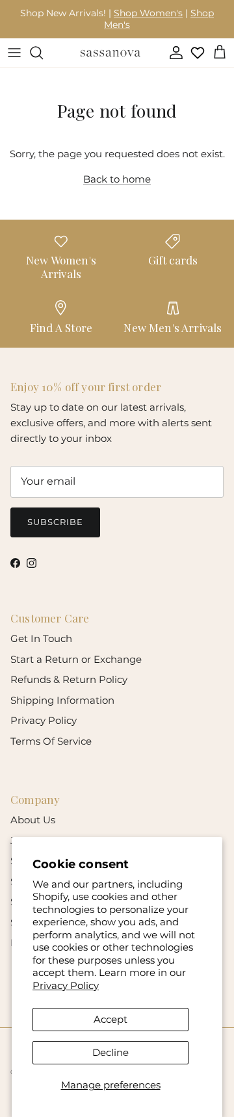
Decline (110, 1052)
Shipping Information (62, 700)
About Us (32, 820)
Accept (110, 1019)
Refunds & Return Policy (68, 679)
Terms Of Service (51, 741)
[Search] (43, 52)
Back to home (117, 179)
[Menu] (14, 52)
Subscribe (55, 522)
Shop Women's (148, 13)
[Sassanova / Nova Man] (110, 52)
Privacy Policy (65, 985)
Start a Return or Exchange (76, 659)
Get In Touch (41, 638)
